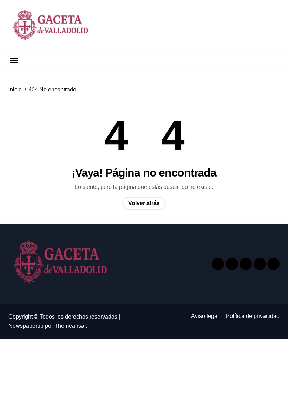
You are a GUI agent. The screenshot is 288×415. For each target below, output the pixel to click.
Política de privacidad (253, 316)
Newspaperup (26, 326)
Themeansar (70, 326)
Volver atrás (144, 203)
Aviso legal (205, 316)
